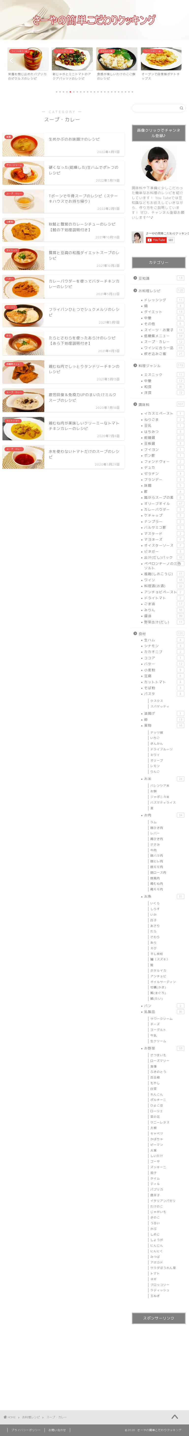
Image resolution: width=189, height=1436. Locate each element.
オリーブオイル (163, 503)
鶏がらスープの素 (162, 497)
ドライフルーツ (161, 749)
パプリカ (156, 1189)
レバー (155, 833)
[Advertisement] (159, 1362)
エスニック (163, 374)
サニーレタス (160, 1122)
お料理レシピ (161, 290)
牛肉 (153, 850)
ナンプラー (162, 521)
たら (153, 931)
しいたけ (156, 1156)
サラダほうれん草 (163, 1268)
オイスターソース (162, 545)
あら (153, 942)
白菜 (153, 1089)
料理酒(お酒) (163, 585)
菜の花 (155, 1117)
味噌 (162, 485)
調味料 (161, 404)
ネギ (153, 1279)
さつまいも (158, 1055)
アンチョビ (158, 976)
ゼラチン (162, 473)
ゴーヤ (155, 1161)
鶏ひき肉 (156, 839)
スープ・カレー (163, 341)
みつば (155, 1257)
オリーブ (156, 760)
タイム (155, 1178)
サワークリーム (161, 1019)
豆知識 (160, 278)
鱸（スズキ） (160, 959)
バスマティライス (163, 802)
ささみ (155, 844)
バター (163, 663)
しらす (155, 909)
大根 (153, 1128)
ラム (153, 822)
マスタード (162, 533)
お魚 (163, 896)
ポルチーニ (158, 1100)
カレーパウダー (162, 509)
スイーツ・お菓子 (163, 329)
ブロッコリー (160, 1285)
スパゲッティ (160, 706)
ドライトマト (162, 598)
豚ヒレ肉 (156, 861)
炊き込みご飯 (163, 353)
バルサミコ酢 (162, 527)
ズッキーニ (158, 1167)
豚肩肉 (155, 878)
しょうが (156, 1240)
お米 (163, 778)
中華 (162, 317)
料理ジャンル (161, 365)
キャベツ (156, 1133)
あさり (155, 926)
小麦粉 (162, 670)
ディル (155, 1184)
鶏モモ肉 (156, 889)
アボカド (156, 1262)
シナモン (162, 645)
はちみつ (162, 431)
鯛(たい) (156, 998)
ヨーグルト (158, 1030)
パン (162, 1005)
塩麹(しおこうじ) (163, 573)
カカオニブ (162, 651)
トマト (155, 1273)
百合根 (155, 1077)
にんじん (156, 1245)
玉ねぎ (155, 1296)
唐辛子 (155, 1195)
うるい (155, 1223)
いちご (155, 738)
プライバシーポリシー (26, 1430)
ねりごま (162, 419)
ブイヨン (162, 449)
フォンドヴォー (162, 461)
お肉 (163, 815)
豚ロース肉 (158, 872)
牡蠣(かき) (158, 987)
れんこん (156, 1094)
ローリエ (156, 1111)
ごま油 (163, 603)
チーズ (155, 1024)
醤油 (163, 615)
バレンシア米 (160, 785)
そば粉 (162, 687)
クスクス (156, 701)
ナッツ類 (156, 732)
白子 (153, 920)
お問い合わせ (57, 1430)
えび (153, 948)
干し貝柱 (156, 954)
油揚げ (162, 713)
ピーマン (156, 1145)
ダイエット (163, 311)
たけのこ (156, 1206)
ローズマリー (160, 1061)
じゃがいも (158, 1212)
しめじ (155, 1234)
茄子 (153, 1173)
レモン (155, 766)
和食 (163, 386)
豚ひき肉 (156, 828)
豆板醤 (162, 443)
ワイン (163, 580)
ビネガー (162, 551)
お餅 (153, 791)
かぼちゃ (156, 1139)
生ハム (162, 640)
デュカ (162, 467)
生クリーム (158, 1041)
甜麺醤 (162, 437)
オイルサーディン (163, 982)
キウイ (155, 755)
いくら (155, 903)
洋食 (163, 392)
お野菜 (163, 1048)
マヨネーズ (162, 539)
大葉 (153, 1150)
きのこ (155, 1217)
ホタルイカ (158, 970)
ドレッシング (163, 300)
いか (153, 914)
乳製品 (163, 1011)
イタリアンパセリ (163, 1201)
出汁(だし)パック (163, 557)
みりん (163, 610)
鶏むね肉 (156, 884)
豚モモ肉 (156, 867)
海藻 (153, 1066)
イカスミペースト (162, 413)
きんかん (156, 743)
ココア (162, 657)
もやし (155, 1083)
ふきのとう (158, 1072)
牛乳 (153, 1035)
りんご (155, 771)
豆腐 (162, 675)
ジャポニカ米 (160, 797)
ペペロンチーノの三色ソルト (162, 565)
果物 (163, 725)
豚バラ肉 (156, 855)
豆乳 (162, 425)
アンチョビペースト (162, 592)
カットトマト (162, 682)
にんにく (156, 1251)
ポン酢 (162, 455)
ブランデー (162, 479)
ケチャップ (162, 515)
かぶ (153, 1229)
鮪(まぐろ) (158, 993)
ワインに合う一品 (163, 347)
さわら (155, 937)
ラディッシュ (160, 1290)
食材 (161, 633)
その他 (162, 323)
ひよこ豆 (156, 1105)
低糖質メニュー (163, 335)
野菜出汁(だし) (163, 622)
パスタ (162, 693)
